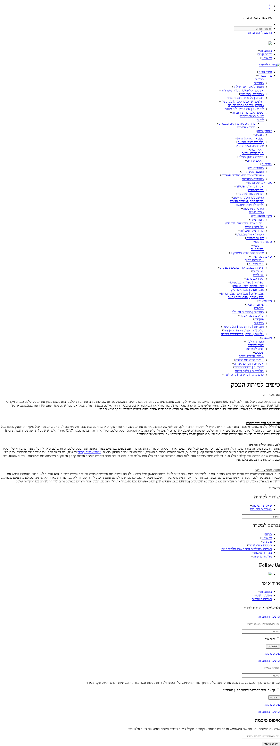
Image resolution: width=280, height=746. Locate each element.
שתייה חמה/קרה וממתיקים (247, 253)
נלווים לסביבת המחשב (250, 205)
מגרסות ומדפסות (253, 208)
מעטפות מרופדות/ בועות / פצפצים (242, 175)
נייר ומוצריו (265, 301)
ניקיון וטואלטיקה (261, 216)
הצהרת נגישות (263, 552)
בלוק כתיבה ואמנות (252, 315)
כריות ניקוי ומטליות (252, 230)
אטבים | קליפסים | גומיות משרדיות (242, 90)
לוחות (260, 120)
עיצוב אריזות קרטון (89, 452)
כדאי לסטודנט (255, 349)
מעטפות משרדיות (252, 171)
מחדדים (259, 83)
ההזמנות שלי (264, 595)
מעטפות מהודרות (253, 179)
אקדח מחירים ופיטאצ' (250, 186)
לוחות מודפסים (246, 127)
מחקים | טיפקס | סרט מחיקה (246, 105)
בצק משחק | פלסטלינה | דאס (246, 297)
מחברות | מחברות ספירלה (248, 312)
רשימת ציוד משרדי (260, 545)
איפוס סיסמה (272, 653)
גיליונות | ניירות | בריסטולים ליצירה (242, 334)
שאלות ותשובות (262, 505)
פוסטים (267, 541)
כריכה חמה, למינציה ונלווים (247, 201)
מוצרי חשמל (256, 212)
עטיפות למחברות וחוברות (248, 112)
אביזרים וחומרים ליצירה (249, 363)
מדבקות (259, 323)
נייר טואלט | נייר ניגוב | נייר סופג (244, 223)
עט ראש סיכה (255, 278)
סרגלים (259, 79)
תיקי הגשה (257, 149)
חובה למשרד (256, 345)
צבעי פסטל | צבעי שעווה (248, 286)
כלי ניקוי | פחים (254, 227)
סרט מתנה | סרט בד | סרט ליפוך (244, 374)
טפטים (259, 352)
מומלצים (266, 337)
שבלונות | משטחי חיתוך (249, 367)
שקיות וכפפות (255, 238)
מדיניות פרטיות (262, 556)
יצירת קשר (265, 54)
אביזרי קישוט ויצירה (251, 356)
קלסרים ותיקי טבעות (251, 142)
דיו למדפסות (256, 190)
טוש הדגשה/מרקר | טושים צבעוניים (242, 267)
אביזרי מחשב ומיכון (260, 182)
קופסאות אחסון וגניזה (250, 138)
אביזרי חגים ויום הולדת (249, 360)
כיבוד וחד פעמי (262, 241)
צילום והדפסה (255, 304)
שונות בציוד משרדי (252, 116)
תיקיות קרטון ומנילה (251, 157)
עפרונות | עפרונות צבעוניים (247, 282)
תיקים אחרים (255, 160)
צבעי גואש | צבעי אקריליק (247, 289)
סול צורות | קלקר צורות (249, 371)
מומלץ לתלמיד (255, 341)
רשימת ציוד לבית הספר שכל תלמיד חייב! (246, 549)
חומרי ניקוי (257, 219)
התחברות (266, 50)
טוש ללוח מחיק (254, 260)
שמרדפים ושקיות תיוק (250, 145)
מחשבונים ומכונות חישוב (248, 197)
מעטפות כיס (256, 168)
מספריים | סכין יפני (252, 94)
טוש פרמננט (256, 264)
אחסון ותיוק (264, 131)
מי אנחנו (267, 58)
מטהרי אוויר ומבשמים (250, 234)
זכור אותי (270, 639)
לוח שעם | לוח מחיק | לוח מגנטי (244, 109)
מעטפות (267, 164)
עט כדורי (258, 271)
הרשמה (275, 616)
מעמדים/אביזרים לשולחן (248, 86)
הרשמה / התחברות (260, 32)
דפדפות (259, 308)
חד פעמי (258, 245)
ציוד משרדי (265, 75)
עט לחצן (258, 275)
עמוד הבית (265, 72)
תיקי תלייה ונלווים (253, 153)
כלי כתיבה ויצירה (261, 256)
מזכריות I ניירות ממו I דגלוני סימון (243, 326)
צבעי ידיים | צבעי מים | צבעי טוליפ (242, 293)
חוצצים (259, 134)
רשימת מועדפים (262, 599)
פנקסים (259, 319)
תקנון (268, 534)
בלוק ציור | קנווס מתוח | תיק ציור (243, 330)
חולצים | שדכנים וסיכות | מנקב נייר (242, 101)
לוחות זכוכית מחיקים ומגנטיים (237, 123)
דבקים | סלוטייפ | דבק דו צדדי (245, 97)
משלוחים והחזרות (261, 509)
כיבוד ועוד (257, 249)
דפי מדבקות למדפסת (251, 193)
